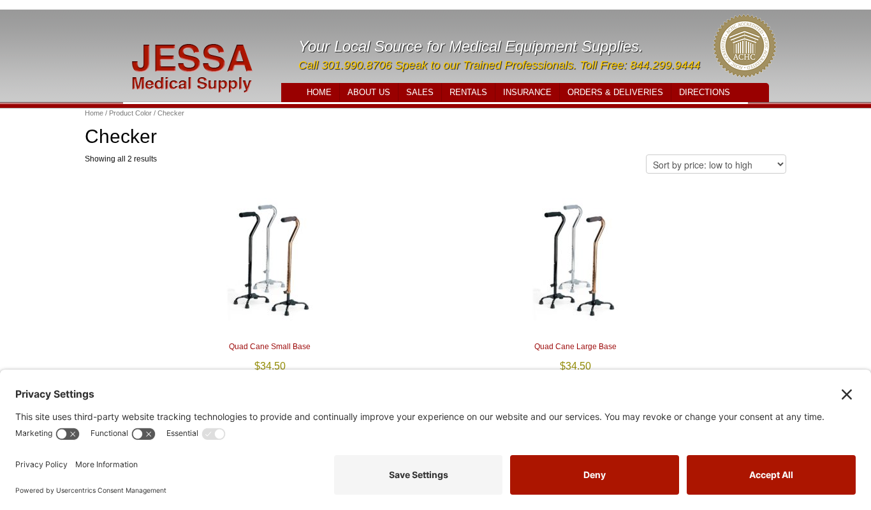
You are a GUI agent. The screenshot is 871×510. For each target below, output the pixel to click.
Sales (420, 92)
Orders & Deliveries (615, 92)
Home (319, 92)
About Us (369, 92)
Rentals (468, 92)
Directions (704, 92)
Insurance (527, 92)
